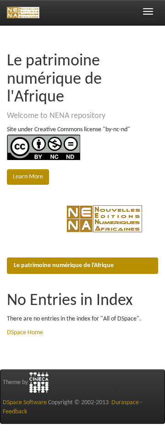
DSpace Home (25, 332)
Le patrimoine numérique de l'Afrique (64, 265)
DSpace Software (25, 402)
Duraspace (125, 402)
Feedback (15, 411)
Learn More (28, 176)
